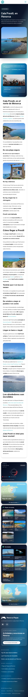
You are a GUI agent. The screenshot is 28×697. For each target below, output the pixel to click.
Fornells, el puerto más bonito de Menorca (12, 678)
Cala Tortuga (6, 114)
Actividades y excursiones (8, 668)
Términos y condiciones (19, 690)
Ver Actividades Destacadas (11, 642)
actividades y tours (16, 69)
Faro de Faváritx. (7, 322)
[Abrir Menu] (25, 2)
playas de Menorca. (8, 430)
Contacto (3, 690)
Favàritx (12, 276)
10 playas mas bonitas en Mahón (9, 681)
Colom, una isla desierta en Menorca (11, 659)
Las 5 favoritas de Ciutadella (9, 656)
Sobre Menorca (10, 690)
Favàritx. (22, 160)
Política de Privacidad (6, 693)
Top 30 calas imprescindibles (9, 652)
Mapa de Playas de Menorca (8, 666)
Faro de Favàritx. (12, 316)
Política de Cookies (16, 693)
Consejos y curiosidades (8, 671)
